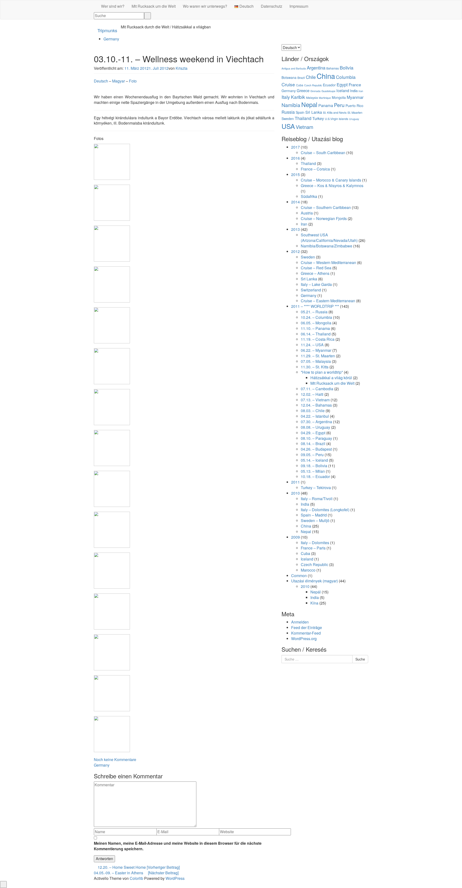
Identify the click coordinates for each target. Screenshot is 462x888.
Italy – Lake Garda (316, 284)
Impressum (298, 6)
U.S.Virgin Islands (336, 119)
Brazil (301, 78)
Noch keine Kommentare (115, 759)
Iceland (342, 90)
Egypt (342, 85)
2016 (295, 158)
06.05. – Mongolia (316, 323)
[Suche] (147, 15)
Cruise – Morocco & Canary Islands (331, 180)
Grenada (315, 91)
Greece (303, 90)
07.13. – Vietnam (315, 400)
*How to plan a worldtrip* (322, 372)
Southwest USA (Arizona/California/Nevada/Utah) (329, 237)
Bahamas (332, 68)
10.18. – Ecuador (315, 476)
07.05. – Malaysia (316, 361)
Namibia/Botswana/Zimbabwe (326, 246)
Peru (339, 104)
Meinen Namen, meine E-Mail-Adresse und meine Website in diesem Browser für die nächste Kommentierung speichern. (178, 846)
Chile (311, 77)
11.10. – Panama (315, 328)
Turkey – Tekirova (316, 487)
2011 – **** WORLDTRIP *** (315, 306)
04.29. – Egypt (313, 432)
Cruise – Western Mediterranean (328, 262)
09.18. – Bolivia (314, 465)
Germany (111, 39)
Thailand (303, 118)
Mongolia (339, 97)
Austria (307, 213)
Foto (133, 81)
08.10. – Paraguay (316, 438)
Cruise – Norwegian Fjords (324, 218)
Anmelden (300, 622)
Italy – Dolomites (315, 542)
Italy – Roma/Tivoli (317, 498)
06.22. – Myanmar (316, 350)
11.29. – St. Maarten (318, 356)
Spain (300, 112)
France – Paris (313, 548)
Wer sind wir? (112, 6)
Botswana (289, 77)
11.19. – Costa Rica (317, 339)
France (355, 85)
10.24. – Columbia (316, 317)
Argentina (316, 67)
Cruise (288, 84)
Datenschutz (271, 6)
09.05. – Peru (312, 454)
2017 (295, 147)
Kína (314, 603)
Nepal (309, 104)
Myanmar (355, 97)
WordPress (175, 878)
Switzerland (311, 290)
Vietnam (304, 126)
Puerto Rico (354, 105)
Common (299, 575)
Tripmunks (107, 30)
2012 (295, 251)
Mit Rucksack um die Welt (154, 6)
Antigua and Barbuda (294, 68)
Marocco (308, 570)
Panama (325, 105)
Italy (286, 97)
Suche (360, 659)
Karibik (298, 97)
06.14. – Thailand (316, 334)
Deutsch (101, 81)
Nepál (315, 592)
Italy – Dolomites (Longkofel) (325, 509)
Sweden (288, 118)
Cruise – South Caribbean (323, 152)
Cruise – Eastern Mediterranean (328, 300)
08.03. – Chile (313, 410)
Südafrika (309, 196)
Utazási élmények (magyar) (314, 581)
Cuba (299, 85)
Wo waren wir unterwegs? (205, 6)
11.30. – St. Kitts (314, 367)
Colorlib (136, 878)
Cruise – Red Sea (316, 268)
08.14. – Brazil (313, 443)
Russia (288, 112)
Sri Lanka (313, 112)
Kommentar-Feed (306, 633)
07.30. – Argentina (316, 421)
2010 (295, 493)
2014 (295, 202)
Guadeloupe (328, 91)
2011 (295, 482)
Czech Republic (313, 85)
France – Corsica (315, 169)
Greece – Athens (315, 273)
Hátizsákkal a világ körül (331, 377)
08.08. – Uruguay (315, 427)
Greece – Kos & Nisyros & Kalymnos (332, 185)
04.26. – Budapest (316, 449)
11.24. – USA (312, 344)
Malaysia (312, 97)
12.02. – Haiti (312, 394)
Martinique (325, 98)
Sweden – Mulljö (315, 520)
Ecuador (329, 84)
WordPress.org (304, 638)
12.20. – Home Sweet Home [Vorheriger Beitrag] (138, 867)
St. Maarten (354, 112)
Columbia (346, 77)
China (326, 76)
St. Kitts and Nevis (334, 112)
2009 (295, 537)
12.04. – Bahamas (316, 405)
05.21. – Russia (314, 312)
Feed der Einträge (306, 627)
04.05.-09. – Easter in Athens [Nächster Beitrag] (136, 872)
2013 (295, 229)
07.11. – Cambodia (317, 388)
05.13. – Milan (313, 471)
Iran (361, 91)
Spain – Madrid (314, 515)
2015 (295, 174)
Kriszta (181, 68)
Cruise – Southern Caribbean (326, 207)
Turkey (318, 118)
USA (288, 126)
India (354, 90)
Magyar (118, 81)
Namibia (291, 104)
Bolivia (346, 67)
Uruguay (354, 119)
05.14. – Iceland (314, 460)
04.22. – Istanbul (315, 416)
